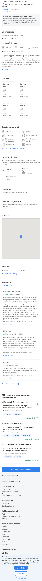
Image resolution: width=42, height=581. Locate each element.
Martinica (5, 537)
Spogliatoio (10, 144)
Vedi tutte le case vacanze (21, 469)
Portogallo (6, 539)
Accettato (21, 568)
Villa (3, 35)
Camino (28, 144)
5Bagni (21, 35)
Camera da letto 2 (24, 85)
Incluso (9, 172)
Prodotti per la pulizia (31, 140)
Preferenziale (21, 578)
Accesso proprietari (9, 479)
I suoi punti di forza (9, 43)
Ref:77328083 (6, 12)
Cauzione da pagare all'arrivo (12, 192)
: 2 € (6, 207)
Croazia (5, 544)
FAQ (3, 514)
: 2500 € (24, 192)
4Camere (15, 35)
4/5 (4, 334)
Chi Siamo (5, 504)
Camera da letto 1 (7, 85)
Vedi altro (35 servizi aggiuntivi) (13, 148)
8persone (8, 35)
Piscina (8, 47)
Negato (21, 574)
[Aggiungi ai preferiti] (37, 404)
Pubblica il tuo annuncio (11, 481)
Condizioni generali (9, 506)
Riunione (5, 542)
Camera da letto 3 (7, 104)
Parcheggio (10, 135)
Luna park (5, 270)
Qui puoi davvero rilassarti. (12, 291)
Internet (21, 47)
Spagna (5, 529)
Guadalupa (6, 532)
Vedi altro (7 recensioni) (10, 384)
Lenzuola (25, 169)
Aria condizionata (32, 135)
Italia (3, 534)
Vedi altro (5, 70)
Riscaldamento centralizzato (10, 140)
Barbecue (35, 47)
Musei (23, 270)
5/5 (4, 294)
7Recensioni (14, 10)
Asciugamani (11, 177)
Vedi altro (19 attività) (9, 274)
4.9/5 (4, 10)
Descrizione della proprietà (13, 52)
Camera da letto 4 (24, 104)
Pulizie (9, 170)
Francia (4, 527)
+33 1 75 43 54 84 (11, 489)
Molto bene (7, 331)
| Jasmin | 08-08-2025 (15, 294)
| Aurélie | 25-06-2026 (15, 365)
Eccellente (6, 362)
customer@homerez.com (11, 495)
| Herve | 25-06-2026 (15, 334)
